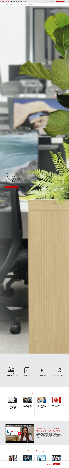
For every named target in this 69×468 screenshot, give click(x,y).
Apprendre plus (17, 4)
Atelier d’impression (24, 4)
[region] (34, 464)
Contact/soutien (31, 4)
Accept (56, 464)
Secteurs (11, 4)
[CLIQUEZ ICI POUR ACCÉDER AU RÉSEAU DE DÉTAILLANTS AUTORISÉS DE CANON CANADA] (56, 404)
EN (64, 1)
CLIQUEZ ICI (11, 383)
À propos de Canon (52, 1)
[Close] (67, 464)
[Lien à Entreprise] (2, 1)
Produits (7, 4)
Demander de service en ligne (11, 186)
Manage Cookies (49, 464)
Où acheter (61, 1)
